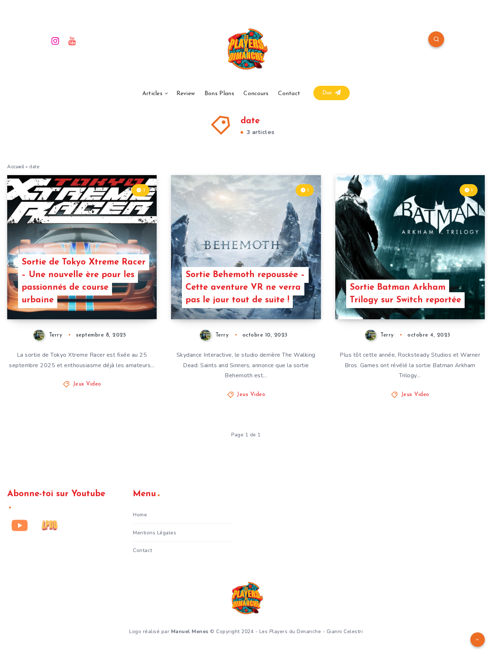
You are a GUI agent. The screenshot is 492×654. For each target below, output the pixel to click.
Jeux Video (87, 384)
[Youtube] (72, 40)
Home (140, 514)
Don (328, 93)
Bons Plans (219, 94)
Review (185, 94)
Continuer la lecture (120, 298)
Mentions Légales (154, 532)
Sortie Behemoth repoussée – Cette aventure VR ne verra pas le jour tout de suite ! (245, 287)
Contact (289, 94)
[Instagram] (55, 40)
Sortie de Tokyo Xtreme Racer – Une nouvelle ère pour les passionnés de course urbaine (84, 281)
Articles (152, 94)
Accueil (15, 167)
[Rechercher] (436, 39)
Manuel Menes (190, 631)
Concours (255, 94)
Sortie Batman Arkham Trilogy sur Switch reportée (405, 293)
